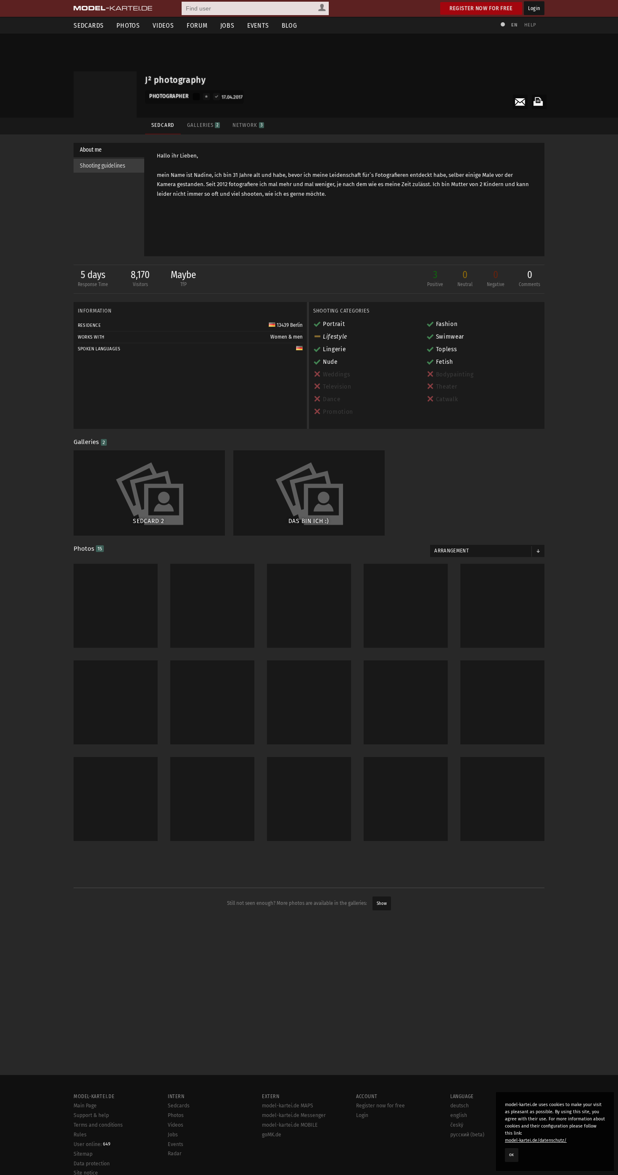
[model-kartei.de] (112, 8)
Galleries (202, 125)
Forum (197, 25)
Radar (175, 1154)
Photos (128, 25)
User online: (92, 1144)
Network (247, 125)
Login (534, 8)
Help (530, 25)
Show (382, 903)
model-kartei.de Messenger (294, 1115)
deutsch (459, 1106)
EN (514, 25)
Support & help (91, 1115)
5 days (93, 278)
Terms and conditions (98, 1125)
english (458, 1115)
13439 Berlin (289, 325)
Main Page (85, 1106)
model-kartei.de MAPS (287, 1106)
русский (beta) (467, 1135)
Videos (163, 25)
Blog (289, 25)
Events (258, 25)
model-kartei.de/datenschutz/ (536, 1140)
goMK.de (271, 1135)
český (456, 1125)
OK (511, 1154)
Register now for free (481, 8)
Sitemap (83, 1154)
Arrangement (451, 551)
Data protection (92, 1164)
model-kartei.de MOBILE (290, 1125)
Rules (80, 1135)
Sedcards (89, 25)
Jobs (227, 25)
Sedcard (162, 125)
